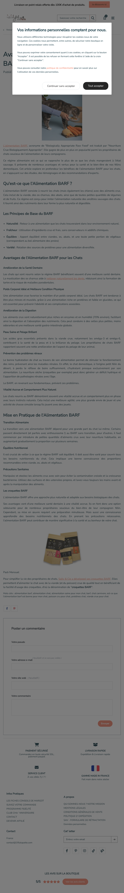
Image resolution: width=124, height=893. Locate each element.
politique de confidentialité (59, 68)
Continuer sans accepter (61, 86)
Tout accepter (96, 86)
